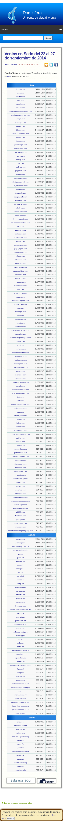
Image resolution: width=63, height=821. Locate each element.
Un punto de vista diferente (39, 17)
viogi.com (20, 345)
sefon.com (20, 175)
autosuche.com (20, 212)
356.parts (20, 766)
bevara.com (20, 126)
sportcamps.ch (20, 698)
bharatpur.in (20, 680)
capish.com (20, 104)
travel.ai (20, 576)
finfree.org (20, 733)
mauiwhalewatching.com (20, 115)
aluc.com (20, 289)
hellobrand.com (20, 178)
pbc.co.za (20, 580)
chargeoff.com (20, 193)
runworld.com (20, 263)
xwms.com (20, 427)
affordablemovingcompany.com (20, 531)
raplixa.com (20, 486)
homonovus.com (20, 149)
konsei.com (20, 371)
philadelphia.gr (20, 624)
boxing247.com (20, 204)
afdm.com (20, 419)
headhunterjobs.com (20, 301)
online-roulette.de (20, 550)
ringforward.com (20, 430)
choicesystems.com (20, 367)
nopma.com (20, 241)
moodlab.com (20, 378)
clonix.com (20, 108)
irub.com (20, 397)
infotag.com (20, 256)
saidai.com (20, 438)
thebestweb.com (20, 471)
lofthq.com (20, 189)
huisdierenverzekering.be (20, 665)
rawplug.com (20, 319)
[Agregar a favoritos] (46, 64)
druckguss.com (21, 304)
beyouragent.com (20, 219)
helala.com (20, 423)
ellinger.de (20, 676)
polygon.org (20, 729)
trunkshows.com (20, 237)
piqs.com (20, 93)
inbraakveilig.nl (20, 695)
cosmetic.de (20, 617)
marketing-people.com (20, 330)
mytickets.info (20, 770)
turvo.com (20, 156)
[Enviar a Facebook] (56, 64)
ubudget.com (20, 493)
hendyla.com (20, 460)
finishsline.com (20, 375)
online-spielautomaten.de (20, 610)
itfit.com (21, 401)
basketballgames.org (20, 737)
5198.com (20, 89)
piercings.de (20, 543)
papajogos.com (20, 249)
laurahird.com (20, 490)
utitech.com (20, 341)
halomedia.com (20, 286)
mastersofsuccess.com (20, 501)
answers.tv (20, 539)
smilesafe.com (20, 234)
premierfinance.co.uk (20, 710)
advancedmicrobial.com (20, 223)
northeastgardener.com (20, 404)
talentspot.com (20, 408)
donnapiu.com (20, 468)
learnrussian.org (20, 763)
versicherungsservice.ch (20, 702)
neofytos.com (20, 167)
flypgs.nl (20, 669)
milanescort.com (20, 464)
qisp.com (20, 163)
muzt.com (20, 308)
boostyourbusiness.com (20, 434)
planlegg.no (20, 636)
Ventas (14, 64)
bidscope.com (20, 312)
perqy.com (20, 519)
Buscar (48, 38)
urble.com (20, 445)
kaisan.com (20, 297)
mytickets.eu (21, 713)
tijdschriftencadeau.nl (20, 706)
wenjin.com (20, 119)
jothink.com (20, 386)
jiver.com (20, 100)
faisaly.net (20, 755)
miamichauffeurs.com (20, 456)
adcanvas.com (20, 152)
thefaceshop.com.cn (20, 546)
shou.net (20, 722)
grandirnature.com (20, 497)
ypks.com (20, 226)
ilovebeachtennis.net (20, 752)
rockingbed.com (20, 364)
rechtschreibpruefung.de (20, 687)
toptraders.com (21, 360)
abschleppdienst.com (20, 393)
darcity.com (20, 160)
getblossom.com (20, 523)
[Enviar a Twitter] (51, 64)
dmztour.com (20, 327)
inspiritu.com (21, 475)
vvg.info (20, 744)
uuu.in (20, 691)
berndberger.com (20, 505)
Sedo (7, 64)
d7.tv (21, 639)
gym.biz (21, 748)
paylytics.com (20, 171)
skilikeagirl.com (20, 252)
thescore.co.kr (20, 606)
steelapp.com (20, 278)
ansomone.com (20, 245)
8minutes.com (20, 200)
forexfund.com (20, 275)
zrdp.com (20, 412)
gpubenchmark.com (21, 382)
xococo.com (20, 442)
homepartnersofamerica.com (20, 111)
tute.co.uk (20, 628)
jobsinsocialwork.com (20, 182)
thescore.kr (20, 602)
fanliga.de (20, 569)
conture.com (21, 349)
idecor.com (20, 130)
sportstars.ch (20, 658)
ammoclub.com (21, 449)
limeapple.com (20, 527)
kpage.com (20, 141)
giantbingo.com (20, 145)
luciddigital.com (20, 416)
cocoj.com (20, 323)
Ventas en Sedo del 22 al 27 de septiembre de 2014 (30, 55)
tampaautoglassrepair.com (20, 338)
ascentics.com (20, 334)
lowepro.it (20, 673)
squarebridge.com (20, 271)
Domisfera (32, 12)
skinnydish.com (20, 267)
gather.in (20, 565)
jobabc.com (20, 208)
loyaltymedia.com (20, 186)
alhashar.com (20, 260)
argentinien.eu (20, 587)
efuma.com (20, 482)
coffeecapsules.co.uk (20, 684)
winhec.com (20, 137)
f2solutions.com (20, 293)
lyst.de (20, 572)
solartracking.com (20, 479)
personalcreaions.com (20, 390)
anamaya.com (20, 122)
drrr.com (20, 316)
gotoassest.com (20, 453)
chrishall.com (20, 215)
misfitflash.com (20, 356)
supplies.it (20, 654)
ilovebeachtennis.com (20, 134)
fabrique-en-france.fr (20, 650)
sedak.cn (20, 643)
